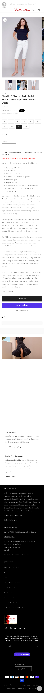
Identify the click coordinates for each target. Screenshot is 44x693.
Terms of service (10, 688)
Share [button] (6, 317)
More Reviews (9, 573)
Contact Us (8, 578)
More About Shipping (13, 447)
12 (6, 127)
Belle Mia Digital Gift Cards (13, 608)
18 (27, 127)
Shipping (4, 113)
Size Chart (5, 135)
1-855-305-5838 (9, 537)
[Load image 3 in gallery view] (33, 85)
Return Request (10, 476)
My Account (8, 593)
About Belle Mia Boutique (13, 568)
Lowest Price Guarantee (13, 515)
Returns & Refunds (10, 603)
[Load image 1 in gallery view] (10, 85)
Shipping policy (22, 688)
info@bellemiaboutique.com (19, 555)
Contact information (34, 688)
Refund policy (26, 685)
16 (19, 126)
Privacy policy (36, 685)
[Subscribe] (37, 646)
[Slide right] (41, 85)
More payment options (22, 310)
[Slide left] (2, 85)
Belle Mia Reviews (10, 520)
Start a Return (9, 598)
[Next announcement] (40, 4)
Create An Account (10, 588)
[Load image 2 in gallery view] (22, 85)
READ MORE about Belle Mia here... (19, 511)
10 (39, 122)
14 (13, 127)
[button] (4, 9)
